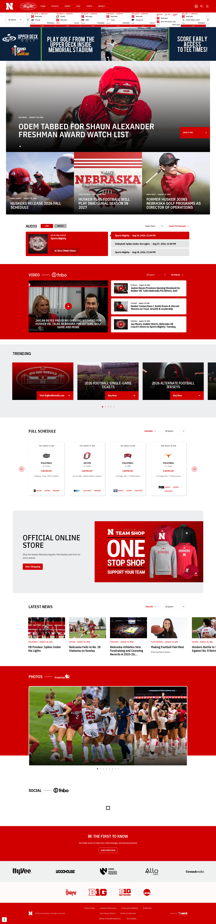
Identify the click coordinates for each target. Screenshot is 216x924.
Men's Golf (151, 376)
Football (134, 485)
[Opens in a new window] (108, 135)
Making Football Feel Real (167, 829)
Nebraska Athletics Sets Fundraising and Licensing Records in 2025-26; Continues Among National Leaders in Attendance (127, 832)
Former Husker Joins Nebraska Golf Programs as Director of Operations (173, 385)
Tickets (89, 6)
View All (149, 788)
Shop (78, 6)
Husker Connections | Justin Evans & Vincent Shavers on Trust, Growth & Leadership (155, 489)
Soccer (87, 645)
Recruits (55, 6)
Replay (60, 408)
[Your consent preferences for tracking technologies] (4, 919)
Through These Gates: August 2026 (85, 316)
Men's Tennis (16, 380)
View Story (188, 314)
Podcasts (134, 467)
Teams (43, 6)
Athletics (134, 503)
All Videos (175, 457)
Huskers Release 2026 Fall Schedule (35, 387)
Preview (56, 673)
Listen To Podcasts (177, 408)
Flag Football (84, 376)
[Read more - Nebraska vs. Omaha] (76, 673)
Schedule (148, 613)
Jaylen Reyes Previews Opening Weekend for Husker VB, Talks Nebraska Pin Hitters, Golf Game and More (68, 505)
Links (42, 26)
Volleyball (46, 645)
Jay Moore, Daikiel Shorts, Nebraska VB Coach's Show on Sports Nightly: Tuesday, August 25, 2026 (153, 507)
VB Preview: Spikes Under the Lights (44, 831)
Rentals (101, 6)
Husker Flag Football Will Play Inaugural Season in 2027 (104, 385)
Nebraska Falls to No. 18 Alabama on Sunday (84, 831)
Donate (67, 6)
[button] (28, 19)
